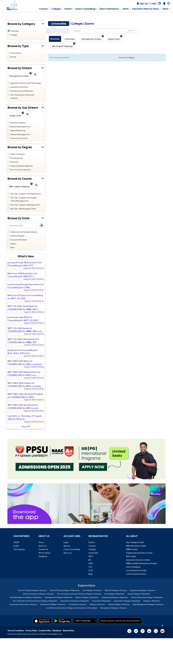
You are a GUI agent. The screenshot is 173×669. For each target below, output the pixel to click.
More (166, 8)
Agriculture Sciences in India (138, 560)
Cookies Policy (45, 630)
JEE (90, 560)
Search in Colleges (127, 57)
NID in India (131, 556)
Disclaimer (57, 630)
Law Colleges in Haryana (92, 590)
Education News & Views (145, 8)
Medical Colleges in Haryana (116, 590)
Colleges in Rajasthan (151, 601)
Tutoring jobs (19, 549)
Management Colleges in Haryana (113, 608)
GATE (91, 563)
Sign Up (143, 3)
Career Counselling (72, 549)
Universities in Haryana (77, 604)
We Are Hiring (44, 553)
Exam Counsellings (85, 8)
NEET (91, 556)
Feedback (43, 556)
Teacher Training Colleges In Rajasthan (64, 590)
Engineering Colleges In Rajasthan (115, 597)
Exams (68, 8)
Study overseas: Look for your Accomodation (120, 621)
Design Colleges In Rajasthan (139, 594)
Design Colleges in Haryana (118, 604)
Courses (43, 8)
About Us (42, 546)
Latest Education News (136, 574)
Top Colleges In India (135, 542)
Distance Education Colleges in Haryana (38, 594)
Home (41, 542)
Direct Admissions (109, 8)
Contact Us (43, 549)
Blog (90, 574)
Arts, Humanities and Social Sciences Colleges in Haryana (79, 594)
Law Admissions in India (136, 570)
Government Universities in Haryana (23, 604)
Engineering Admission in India (139, 553)
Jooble (16, 546)
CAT (90, 567)
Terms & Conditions (16, 630)
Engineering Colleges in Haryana (142, 590)
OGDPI (16, 542)
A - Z (130, 31)
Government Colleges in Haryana (53, 604)
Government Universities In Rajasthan (74, 601)
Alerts (125, 8)
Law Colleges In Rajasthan (114, 594)
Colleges (56, 8)
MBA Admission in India (136, 546)
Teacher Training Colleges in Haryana (32, 590)
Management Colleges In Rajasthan (58, 597)
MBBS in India (131, 549)
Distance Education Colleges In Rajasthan (147, 597)
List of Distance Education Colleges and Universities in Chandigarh (71, 608)
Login (153, 3)
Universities (93, 553)
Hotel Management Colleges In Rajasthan (26, 597)
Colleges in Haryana (97, 604)
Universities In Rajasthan (101, 601)
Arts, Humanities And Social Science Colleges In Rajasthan (35, 601)
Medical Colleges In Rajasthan (87, 597)
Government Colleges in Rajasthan (127, 601)
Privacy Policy (31, 630)
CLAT (91, 570)
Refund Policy (68, 630)
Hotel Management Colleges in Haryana (148, 604)
